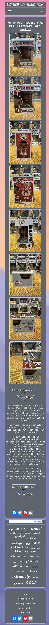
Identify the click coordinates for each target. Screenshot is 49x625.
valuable (37, 533)
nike (16, 571)
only (20, 533)
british (27, 533)
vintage (17, 543)
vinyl (33, 548)
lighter (18, 551)
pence (32, 560)
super (15, 562)
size (24, 570)
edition (16, 555)
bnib (31, 556)
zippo (33, 552)
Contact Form (25, 599)
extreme (35, 567)
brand (36, 528)
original (22, 529)
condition (32, 538)
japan (36, 577)
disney (26, 551)
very (11, 530)
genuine (18, 583)
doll (28, 543)
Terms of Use (25, 608)
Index (25, 594)
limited (17, 566)
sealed (19, 537)
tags (25, 556)
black (33, 571)
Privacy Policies (25, 603)
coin (31, 582)
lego (21, 561)
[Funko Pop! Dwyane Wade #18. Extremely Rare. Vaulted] (25, 55)
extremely (21, 576)
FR (28, 613)
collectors (20, 547)
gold (38, 548)
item (27, 566)
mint (38, 556)
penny (13, 533)
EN (22, 613)
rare (36, 542)
